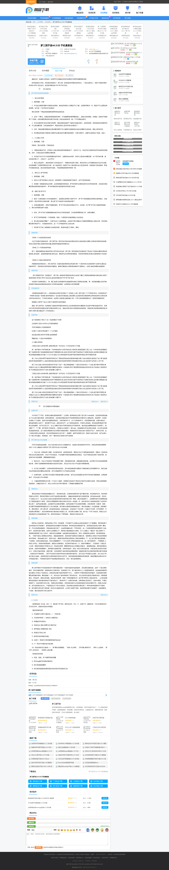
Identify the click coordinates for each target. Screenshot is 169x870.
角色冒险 (48, 22)
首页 (34, 22)
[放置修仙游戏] (118, 139)
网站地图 (94, 861)
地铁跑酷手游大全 (81, 19)
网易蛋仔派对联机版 (67, 36)
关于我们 (74, 861)
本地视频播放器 (56, 19)
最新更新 (50, 2)
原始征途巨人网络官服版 (137, 36)
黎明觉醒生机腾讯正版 (114, 36)
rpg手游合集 (48, 75)
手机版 (43, 2)
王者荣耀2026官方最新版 (102, 36)
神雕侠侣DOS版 (131, 57)
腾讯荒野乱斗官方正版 (90, 36)
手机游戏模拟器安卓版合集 (44, 19)
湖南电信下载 (37, 786)
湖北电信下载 (37, 781)
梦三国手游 (128, 48)
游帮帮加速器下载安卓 (125, 36)
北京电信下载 (98, 781)
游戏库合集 (105, 18)
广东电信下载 (57, 781)
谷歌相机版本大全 (69, 19)
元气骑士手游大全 (93, 19)
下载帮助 (87, 861)
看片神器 (128, 18)
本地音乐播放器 (32, 19)
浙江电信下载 (57, 786)
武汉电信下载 (98, 786)
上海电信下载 (78, 781)
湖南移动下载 (78, 786)
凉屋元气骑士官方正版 (43, 36)
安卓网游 (40, 22)
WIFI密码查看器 (116, 19)
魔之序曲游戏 (59, 75)
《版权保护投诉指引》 (101, 854)
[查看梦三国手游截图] (33, 49)
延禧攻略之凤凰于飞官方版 (32, 36)
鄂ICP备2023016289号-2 (89, 867)
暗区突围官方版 (55, 36)
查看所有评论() (105, 826)
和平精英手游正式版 (79, 36)
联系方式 (81, 861)
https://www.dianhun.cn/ (70, 53)
